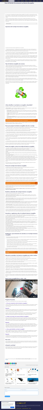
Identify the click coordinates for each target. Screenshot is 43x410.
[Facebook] (5, 363)
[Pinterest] (9, 363)
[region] (8, 405)
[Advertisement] (21, 8)
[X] (7, 363)
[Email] (16, 363)
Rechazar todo (8, 407)
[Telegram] (14, 363)
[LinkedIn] (12, 363)
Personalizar (4, 407)
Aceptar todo (12, 407)
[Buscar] (14, 0)
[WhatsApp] (10, 363)
